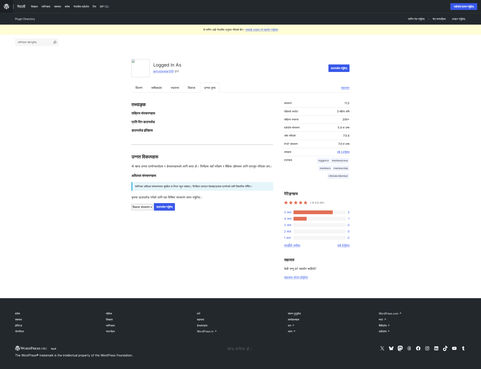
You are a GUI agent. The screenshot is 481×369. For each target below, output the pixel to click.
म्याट (382, 319)
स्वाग (292, 331)
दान (291, 325)
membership (341, 168)
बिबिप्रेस (384, 325)
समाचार (18, 319)
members (325, 168)
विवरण (138, 88)
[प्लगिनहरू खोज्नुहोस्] (55, 42)
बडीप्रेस (384, 331)
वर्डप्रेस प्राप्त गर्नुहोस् (464, 6)
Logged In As (167, 65)
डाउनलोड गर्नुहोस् (339, 68)
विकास (191, 88)
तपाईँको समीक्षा (292, 245)
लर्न (198, 313)
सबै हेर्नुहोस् (343, 245)
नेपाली (53, 348)
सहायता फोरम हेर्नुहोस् (296, 277)
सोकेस (109, 313)
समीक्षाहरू (156, 88)
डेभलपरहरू (202, 325)
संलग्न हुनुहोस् (294, 313)
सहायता (345, 88)
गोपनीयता (19, 331)
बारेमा (17, 313)
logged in (323, 160)
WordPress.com (390, 313)
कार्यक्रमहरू (293, 319)
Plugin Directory (25, 18)
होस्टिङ (18, 325)
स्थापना (175, 88)
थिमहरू (109, 319)
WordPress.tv (207, 331)
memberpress (340, 160)
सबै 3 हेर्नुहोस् (343, 151)
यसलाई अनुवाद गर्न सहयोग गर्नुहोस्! (261, 29)
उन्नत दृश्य (210, 88)
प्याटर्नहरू (110, 331)
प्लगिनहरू (110, 325)
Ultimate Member (338, 176)
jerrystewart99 (163, 71)
